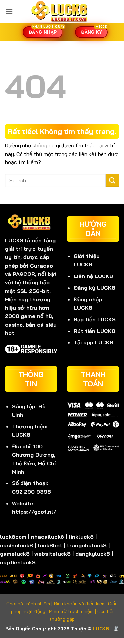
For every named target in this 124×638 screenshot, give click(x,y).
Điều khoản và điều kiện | (81, 604)
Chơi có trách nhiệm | (30, 604)
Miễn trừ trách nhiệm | (73, 611)
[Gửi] (112, 180)
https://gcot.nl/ (34, 511)
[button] (9, 11)
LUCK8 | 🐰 (106, 629)
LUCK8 (14, 240)
